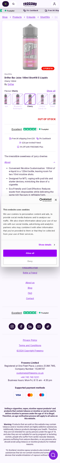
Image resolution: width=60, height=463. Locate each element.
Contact (30, 298)
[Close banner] (56, 200)
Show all (51, 91)
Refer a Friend (30, 273)
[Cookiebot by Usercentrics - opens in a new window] (39, 200)
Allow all (30, 253)
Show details (45, 244)
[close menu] (13, 4)
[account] (54, 4)
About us (30, 282)
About (7, 162)
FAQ (30, 293)
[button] (30, 162)
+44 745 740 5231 (30, 377)
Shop (5, 17)
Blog (30, 288)
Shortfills (45, 17)
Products (17, 17)
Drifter (11, 84)
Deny (30, 261)
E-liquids (31, 17)
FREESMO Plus (30, 267)
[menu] (5, 4)
